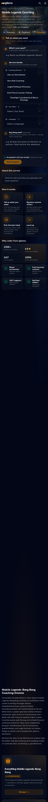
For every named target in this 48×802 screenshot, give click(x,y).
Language (13, 119)
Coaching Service (16, 70)
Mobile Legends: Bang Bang (12, 8)
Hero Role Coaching (15, 81)
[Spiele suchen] (39, 3)
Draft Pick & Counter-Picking (19, 93)
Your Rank (13, 107)
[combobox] (22, 111)
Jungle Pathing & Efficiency (18, 87)
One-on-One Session (16, 75)
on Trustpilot (21, 27)
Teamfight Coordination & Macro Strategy (24, 99)
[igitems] (7, 3)
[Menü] (45, 3)
